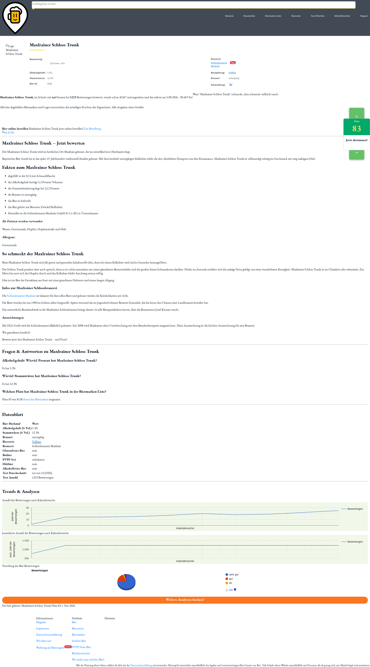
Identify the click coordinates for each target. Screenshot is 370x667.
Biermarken (78, 634)
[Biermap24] (15, 18)
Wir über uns (43, 641)
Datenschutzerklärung (49, 634)
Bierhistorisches (81, 653)
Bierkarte (229, 15)
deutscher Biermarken (35, 399)
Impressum (42, 628)
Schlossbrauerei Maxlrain (219, 64)
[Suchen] (33, 8)
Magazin (364, 15)
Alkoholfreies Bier (342, 15)
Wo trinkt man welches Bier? (88, 659)
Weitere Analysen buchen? (185, 599)
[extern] (125, 618)
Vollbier (232, 72)
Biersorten (296, 15)
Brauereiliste (249, 15)
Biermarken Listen (273, 15)
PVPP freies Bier (81, 647)
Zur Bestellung (92, 129)
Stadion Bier (79, 641)
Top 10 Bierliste (317, 15)
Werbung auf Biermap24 (50, 647)
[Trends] (230, 85)
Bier (74, 622)
